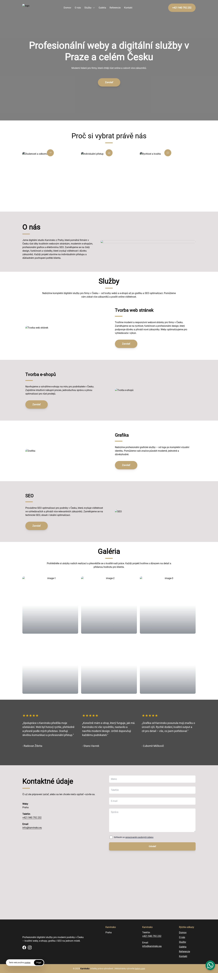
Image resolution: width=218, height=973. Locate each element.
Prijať (38, 962)
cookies (27, 963)
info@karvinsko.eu (32, 827)
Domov (67, 7)
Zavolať (109, 82)
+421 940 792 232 (32, 817)
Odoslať (152, 846)
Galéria (102, 7)
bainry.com (140, 968)
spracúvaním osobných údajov (139, 837)
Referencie (115, 7)
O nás (78, 7)
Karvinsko (85, 968)
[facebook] (24, 947)
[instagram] (30, 947)
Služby (88, 7)
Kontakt (128, 7)
